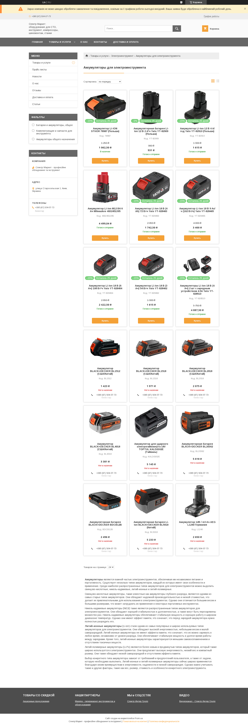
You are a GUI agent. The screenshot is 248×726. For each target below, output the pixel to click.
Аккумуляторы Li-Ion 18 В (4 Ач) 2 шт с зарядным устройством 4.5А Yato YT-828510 (197, 289)
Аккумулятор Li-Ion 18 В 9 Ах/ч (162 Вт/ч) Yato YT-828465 (197, 210)
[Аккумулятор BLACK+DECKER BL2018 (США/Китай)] (197, 347)
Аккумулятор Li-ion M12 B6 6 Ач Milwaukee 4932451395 (105, 210)
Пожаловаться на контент (135, 721)
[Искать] (177, 28)
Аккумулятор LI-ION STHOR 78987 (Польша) (105, 130)
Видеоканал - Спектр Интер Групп (197, 701)
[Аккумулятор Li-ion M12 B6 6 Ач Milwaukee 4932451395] (105, 187)
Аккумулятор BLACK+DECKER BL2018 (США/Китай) (197, 371)
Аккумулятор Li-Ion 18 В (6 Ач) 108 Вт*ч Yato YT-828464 (105, 287)
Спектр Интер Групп (137, 701)
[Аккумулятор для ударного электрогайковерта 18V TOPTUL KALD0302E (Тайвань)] (151, 422)
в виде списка (217, 81)
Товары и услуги (60, 42)
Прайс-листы (39, 69)
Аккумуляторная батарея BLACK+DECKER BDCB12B (105, 523)
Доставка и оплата (126, 42)
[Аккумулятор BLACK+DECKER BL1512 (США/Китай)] (105, 347)
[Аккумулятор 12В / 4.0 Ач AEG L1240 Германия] (197, 501)
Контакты (100, 42)
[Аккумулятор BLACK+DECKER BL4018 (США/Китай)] (105, 422)
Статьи (36, 104)
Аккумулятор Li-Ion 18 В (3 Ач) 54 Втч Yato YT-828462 (151, 287)
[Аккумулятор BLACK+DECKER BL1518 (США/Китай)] (151, 347)
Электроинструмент (122, 56)
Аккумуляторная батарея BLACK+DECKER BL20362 (197, 445)
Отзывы (36, 90)
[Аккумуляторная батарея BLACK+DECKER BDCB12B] (105, 501)
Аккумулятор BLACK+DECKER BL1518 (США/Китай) (151, 371)
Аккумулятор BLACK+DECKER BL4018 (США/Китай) (105, 447)
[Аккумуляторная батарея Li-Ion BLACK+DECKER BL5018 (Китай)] (151, 501)
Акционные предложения (36, 701)
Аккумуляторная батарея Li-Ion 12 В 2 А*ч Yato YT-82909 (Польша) (151, 131)
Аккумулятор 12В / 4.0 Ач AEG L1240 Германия (197, 523)
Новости (37, 76)
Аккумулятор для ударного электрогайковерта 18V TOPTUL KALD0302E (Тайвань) (151, 448)
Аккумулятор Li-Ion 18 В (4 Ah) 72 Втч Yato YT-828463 (151, 210)
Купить (105, 161)
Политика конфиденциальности (164, 721)
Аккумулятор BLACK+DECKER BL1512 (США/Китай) (105, 371)
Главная (37, 42)
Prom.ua (139, 718)
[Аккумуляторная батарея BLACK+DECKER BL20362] (197, 422)
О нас (84, 42)
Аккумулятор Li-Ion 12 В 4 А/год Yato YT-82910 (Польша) (197, 130)
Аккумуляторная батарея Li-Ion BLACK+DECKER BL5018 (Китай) (151, 525)
